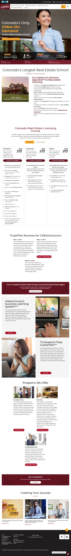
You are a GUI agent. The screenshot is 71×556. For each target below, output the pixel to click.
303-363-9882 (47, 2)
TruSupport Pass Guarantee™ (6, 537)
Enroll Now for (13, 160)
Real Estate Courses (42, 5)
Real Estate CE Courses (31, 464)
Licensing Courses (6, 62)
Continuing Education (16, 7)
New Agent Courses (30, 5)
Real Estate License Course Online (35, 73)
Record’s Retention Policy (18, 543)
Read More (5, 523)
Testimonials (5, 539)
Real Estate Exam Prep (42, 430)
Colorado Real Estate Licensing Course (35, 130)
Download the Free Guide (35, 291)
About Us (15, 536)
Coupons (15, 539)
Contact (26, 7)
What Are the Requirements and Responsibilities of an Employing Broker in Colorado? (34, 521)
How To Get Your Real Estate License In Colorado (7, 543)
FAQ (3, 535)
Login (63, 7)
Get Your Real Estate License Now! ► (11, 39)
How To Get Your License (17, 5)
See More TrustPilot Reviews (44, 256)
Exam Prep (28, 62)
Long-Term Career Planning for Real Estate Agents (58, 521)
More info (10, 157)
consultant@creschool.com (62, 2)
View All (35, 496)
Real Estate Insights (18, 535)
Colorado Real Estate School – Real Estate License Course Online (24, 549)
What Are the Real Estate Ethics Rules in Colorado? (12, 521)
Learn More (10, 332)
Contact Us (35, 482)
